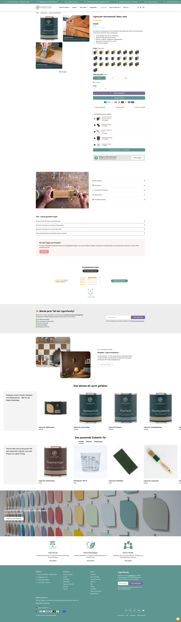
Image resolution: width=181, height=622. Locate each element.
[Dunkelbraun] (95, 70)
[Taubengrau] (131, 58)
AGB (127, 615)
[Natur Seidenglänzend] (101, 52)
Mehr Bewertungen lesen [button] (90, 271)
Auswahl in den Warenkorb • (119, 150)
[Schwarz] (95, 58)
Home (37, 13)
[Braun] (119, 64)
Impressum (133, 615)
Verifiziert (90, 297)
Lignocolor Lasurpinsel (106, 130)
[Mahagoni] (137, 64)
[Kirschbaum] (125, 64)
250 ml (99, 78)
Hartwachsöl (44, 13)
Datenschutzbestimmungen (137, 321)
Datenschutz (121, 615)
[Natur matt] (95, 52)
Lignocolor (42, 615)
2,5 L (126, 78)
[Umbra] (113, 64)
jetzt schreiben (137, 157)
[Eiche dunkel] (119, 52)
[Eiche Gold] (101, 64)
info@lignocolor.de (42, 577)
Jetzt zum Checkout (119, 98)
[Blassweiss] (101, 58)
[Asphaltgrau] (137, 58)
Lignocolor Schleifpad (106, 124)
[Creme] (113, 58)
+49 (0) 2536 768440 (43, 580)
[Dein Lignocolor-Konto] (140, 7)
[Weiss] (107, 58)
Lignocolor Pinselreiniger (107, 137)
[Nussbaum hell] (107, 64)
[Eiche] (113, 52)
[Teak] (131, 52)
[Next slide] (169, 411)
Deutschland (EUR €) (43, 608)
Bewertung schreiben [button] (119, 281)
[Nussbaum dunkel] (125, 52)
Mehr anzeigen (62, 72)
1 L (112, 78)
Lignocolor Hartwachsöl (107, 117)
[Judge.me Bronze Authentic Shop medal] (90, 291)
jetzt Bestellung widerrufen (43, 603)
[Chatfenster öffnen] (178, 619)
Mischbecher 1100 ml (106, 144)
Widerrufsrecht (141, 615)
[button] (96, 20)
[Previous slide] (11, 411)
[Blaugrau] (95, 64)
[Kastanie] (107, 52)
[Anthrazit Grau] (137, 52)
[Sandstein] (119, 58)
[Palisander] (131, 64)
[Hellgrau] (125, 58)
